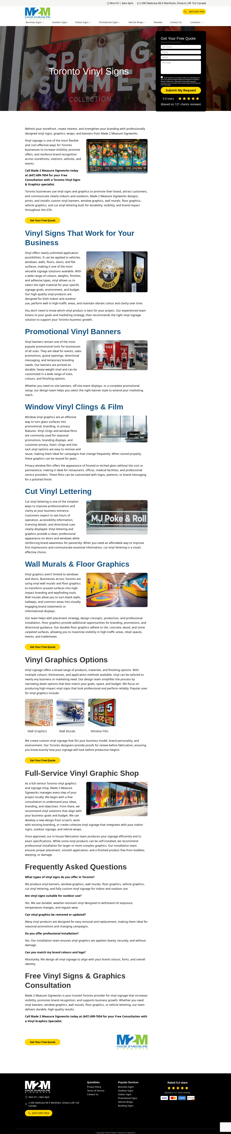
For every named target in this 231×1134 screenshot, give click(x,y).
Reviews (158, 22)
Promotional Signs (108, 22)
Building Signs (125, 1105)
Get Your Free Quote (42, 220)
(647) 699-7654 (196, 11)
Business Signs (34, 22)
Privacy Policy (94, 1086)
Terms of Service (95, 1090)
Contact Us (176, 22)
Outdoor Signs (59, 22)
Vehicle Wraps (136, 22)
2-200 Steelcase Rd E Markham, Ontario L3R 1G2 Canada (172, 3)
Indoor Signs (82, 22)
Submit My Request (181, 90)
